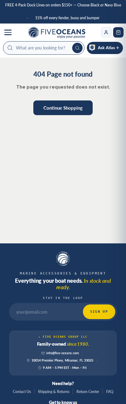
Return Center (87, 391)
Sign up (99, 312)
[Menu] (7, 32)
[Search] (77, 48)
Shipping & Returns (53, 391)
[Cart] (118, 32)
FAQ (109, 391)
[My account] (106, 32)
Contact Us (22, 391)
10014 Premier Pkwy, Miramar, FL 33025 (62, 360)
